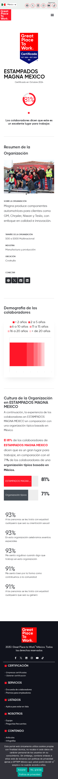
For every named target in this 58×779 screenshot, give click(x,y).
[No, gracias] (54, 760)
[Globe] (8, 280)
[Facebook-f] (15, 658)
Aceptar (22, 769)
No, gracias (36, 769)
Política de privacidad (29, 774)
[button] (52, 15)
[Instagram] (43, 5)
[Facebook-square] (21, 280)
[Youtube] (49, 5)
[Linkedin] (38, 5)
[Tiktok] (54, 5)
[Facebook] (27, 5)
